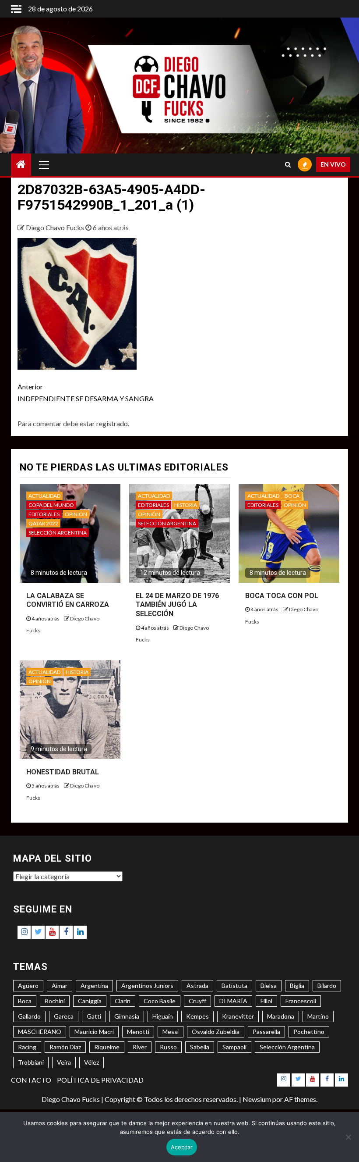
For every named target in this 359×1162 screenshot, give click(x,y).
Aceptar (182, 1147)
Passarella (266, 1031)
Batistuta (234, 985)
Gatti (94, 1016)
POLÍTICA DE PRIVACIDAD (100, 1080)
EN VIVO (333, 164)
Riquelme (107, 1047)
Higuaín (162, 1016)
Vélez (91, 1062)
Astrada (197, 985)
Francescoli (300, 1001)
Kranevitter (238, 1016)
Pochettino (308, 1031)
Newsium (257, 1099)
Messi (170, 1031)
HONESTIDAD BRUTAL (62, 772)
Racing (27, 1047)
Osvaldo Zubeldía (215, 1031)
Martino (318, 1016)
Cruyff (197, 1001)
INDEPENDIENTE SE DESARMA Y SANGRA (86, 392)
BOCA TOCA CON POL (281, 596)
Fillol (266, 1001)
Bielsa (268, 985)
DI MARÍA (233, 1001)
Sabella (199, 1047)
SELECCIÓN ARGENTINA (57, 532)
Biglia (297, 985)
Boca (25, 1001)
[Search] (287, 164)
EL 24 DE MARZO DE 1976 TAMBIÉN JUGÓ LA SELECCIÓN (177, 605)
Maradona (280, 1016)
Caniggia (90, 1001)
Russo (168, 1047)
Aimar (59, 985)
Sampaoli (234, 1047)
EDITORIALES (44, 514)
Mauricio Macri (94, 1031)
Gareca (64, 1016)
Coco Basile (160, 1001)
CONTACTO (31, 1080)
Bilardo (326, 985)
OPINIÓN (76, 514)
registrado (112, 423)
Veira (64, 1062)
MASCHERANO (39, 1031)
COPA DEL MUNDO (51, 505)
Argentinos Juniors (147, 985)
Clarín (122, 1001)
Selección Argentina (287, 1047)
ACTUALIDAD (44, 495)
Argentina (94, 985)
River (140, 1047)
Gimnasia (126, 1016)
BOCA (292, 495)
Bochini (55, 1001)
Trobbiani (31, 1062)
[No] (348, 1137)
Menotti (138, 1031)
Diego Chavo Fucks (55, 227)
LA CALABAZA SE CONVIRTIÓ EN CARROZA (67, 600)
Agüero (28, 985)
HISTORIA (185, 505)
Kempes (197, 1016)
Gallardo (29, 1016)
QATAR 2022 (43, 523)
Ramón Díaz (65, 1047)
